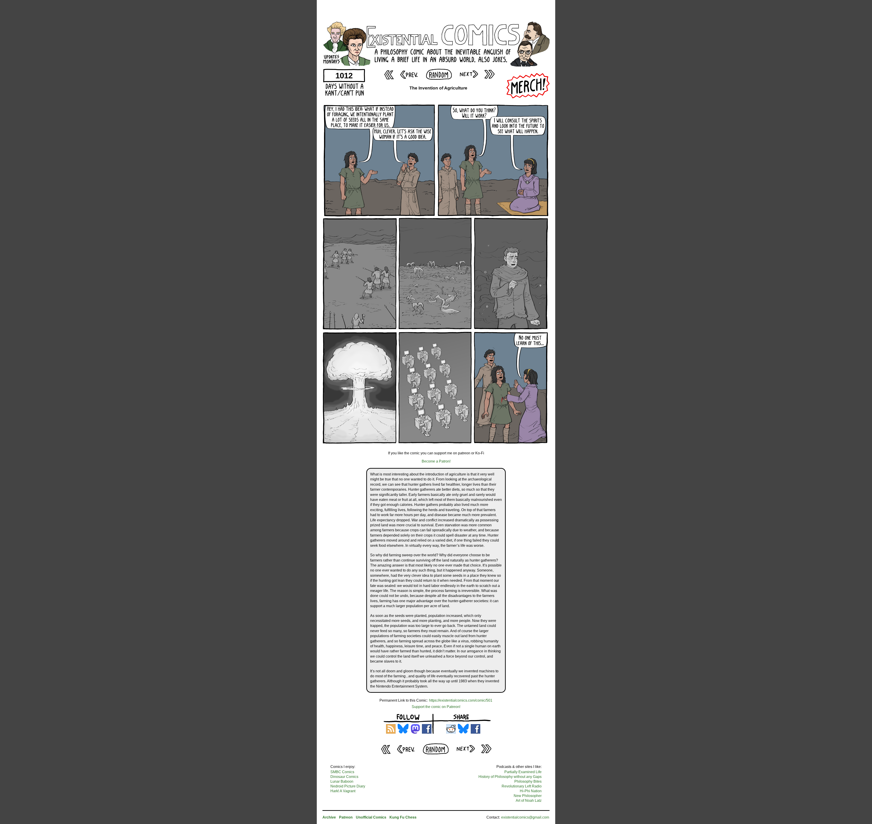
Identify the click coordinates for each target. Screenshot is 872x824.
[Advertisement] (436, 10)
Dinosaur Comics (344, 777)
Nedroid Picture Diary (347, 786)
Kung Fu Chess (402, 817)
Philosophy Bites (528, 781)
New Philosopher (528, 796)
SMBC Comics (342, 772)
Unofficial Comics (371, 817)
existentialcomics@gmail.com (525, 817)
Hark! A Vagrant (342, 791)
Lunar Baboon (341, 781)
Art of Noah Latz (529, 800)
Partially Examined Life (523, 772)
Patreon (346, 817)
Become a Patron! (436, 461)
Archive (329, 817)
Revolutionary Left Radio (522, 786)
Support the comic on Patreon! (436, 707)
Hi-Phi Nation (531, 791)
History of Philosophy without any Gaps (510, 777)
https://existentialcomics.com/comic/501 (460, 700)
